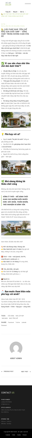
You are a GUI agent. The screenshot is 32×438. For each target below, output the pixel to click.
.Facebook (7, 435)
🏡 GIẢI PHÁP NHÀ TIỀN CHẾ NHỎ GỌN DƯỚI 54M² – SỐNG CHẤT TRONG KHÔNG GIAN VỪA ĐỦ (15, 32)
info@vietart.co (5, 404)
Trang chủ (7, 12)
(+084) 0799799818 (6, 402)
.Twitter (13, 435)
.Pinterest (24, 435)
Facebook (11, 322)
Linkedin (24, 322)
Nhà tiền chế (9, 26)
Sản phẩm (17, 26)
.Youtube (19, 435)
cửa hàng (11, 316)
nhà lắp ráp (20, 316)
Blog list (15, 12)
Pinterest (4, 325)
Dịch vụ (22, 12)
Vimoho (22, 26)
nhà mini (5, 318)
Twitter (18, 322)
